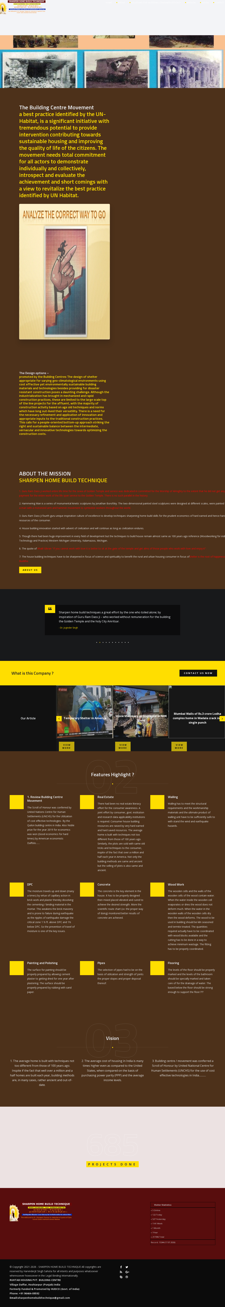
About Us (30, 569)
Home (109, 2)
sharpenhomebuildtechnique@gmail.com (44, 1297)
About (121, 2)
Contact (219, 2)
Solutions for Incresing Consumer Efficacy (156, 2)
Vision (205, 2)
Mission (191, 2)
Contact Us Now (198, 673)
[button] (96, 642)
